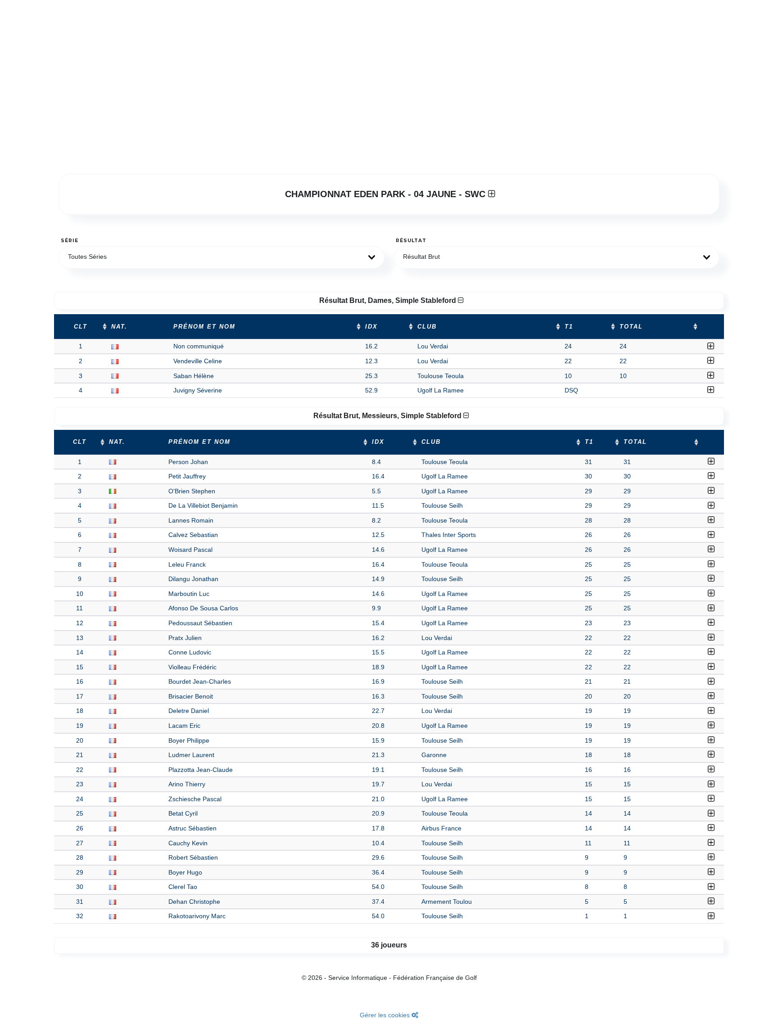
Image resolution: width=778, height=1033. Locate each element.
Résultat (411, 241)
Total (631, 327)
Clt (80, 327)
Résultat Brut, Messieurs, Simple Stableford (388, 416)
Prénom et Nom (204, 327)
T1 (569, 327)
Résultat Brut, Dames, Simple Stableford (388, 300)
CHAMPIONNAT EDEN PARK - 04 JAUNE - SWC (386, 194)
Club (427, 327)
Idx (371, 327)
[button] (221, 257)
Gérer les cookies (386, 1015)
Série (69, 241)
